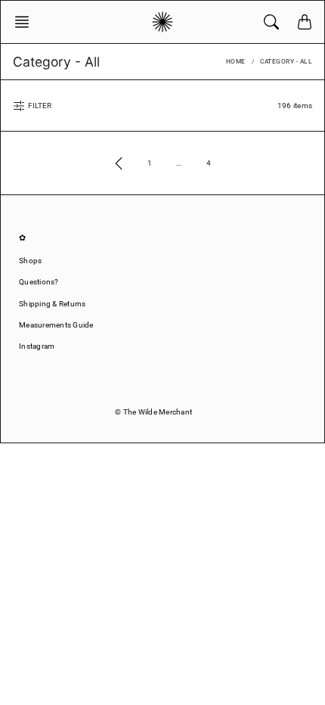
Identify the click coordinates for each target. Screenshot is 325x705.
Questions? (39, 282)
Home (236, 61)
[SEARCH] (271, 22)
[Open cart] (304, 22)
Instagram (36, 346)
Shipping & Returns (52, 304)
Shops (30, 260)
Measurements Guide (56, 325)
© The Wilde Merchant (153, 412)
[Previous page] (118, 163)
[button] (26, 22)
